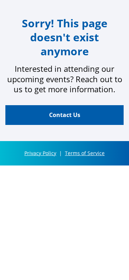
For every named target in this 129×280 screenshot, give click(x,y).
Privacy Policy (40, 153)
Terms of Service (85, 153)
